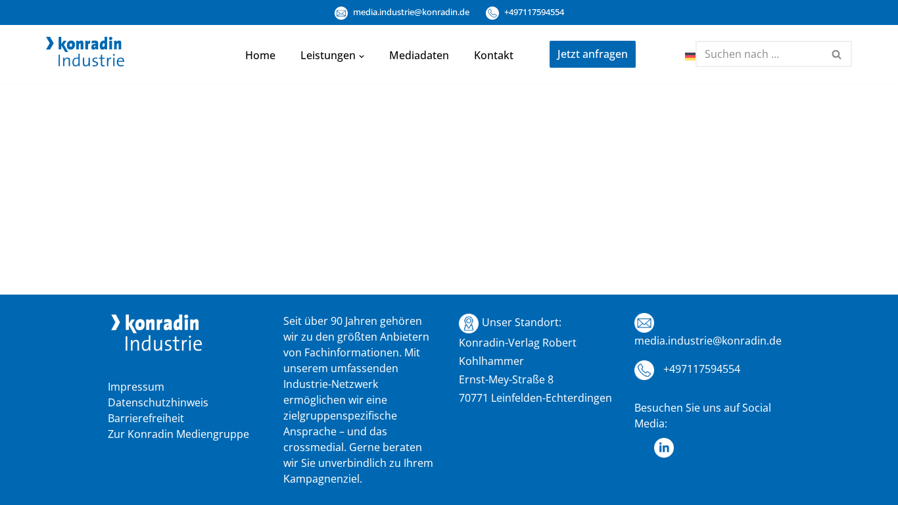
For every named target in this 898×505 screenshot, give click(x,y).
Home (260, 55)
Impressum (136, 386)
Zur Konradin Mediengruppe (178, 434)
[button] (361, 55)
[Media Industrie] (85, 54)
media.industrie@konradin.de (410, 12)
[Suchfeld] (837, 54)
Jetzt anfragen (592, 54)
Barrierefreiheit (146, 418)
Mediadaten (419, 55)
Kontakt (493, 55)
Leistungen (328, 55)
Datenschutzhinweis (158, 402)
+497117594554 (533, 12)
